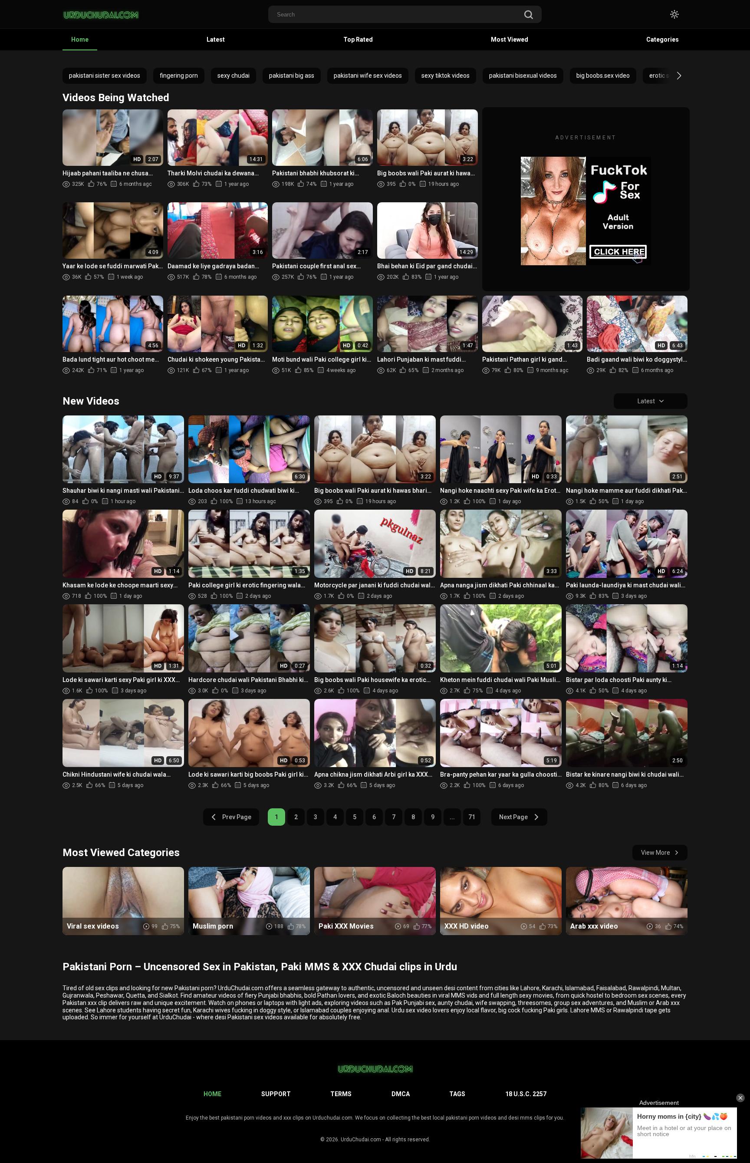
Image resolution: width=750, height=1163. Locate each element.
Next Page (513, 817)
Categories (662, 39)
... (452, 817)
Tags (457, 1094)
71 (471, 817)
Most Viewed (509, 39)
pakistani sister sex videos (104, 75)
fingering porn (179, 75)
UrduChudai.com (361, 1140)
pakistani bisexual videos (523, 75)
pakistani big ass (291, 75)
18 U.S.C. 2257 (525, 1094)
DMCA (400, 1094)
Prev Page (236, 817)
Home (80, 39)
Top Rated (358, 39)
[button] (671, 75)
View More (655, 852)
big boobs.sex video (603, 75)
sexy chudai (233, 75)
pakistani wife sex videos (368, 75)
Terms (341, 1094)
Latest (216, 39)
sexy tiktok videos (445, 75)
